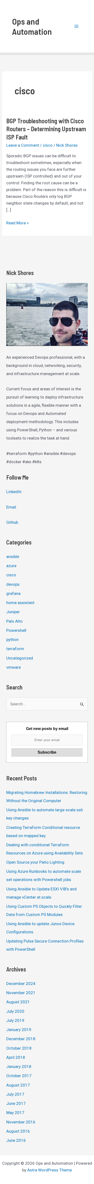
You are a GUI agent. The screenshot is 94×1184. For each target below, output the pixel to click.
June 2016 (16, 1140)
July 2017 (15, 1094)
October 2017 (19, 1075)
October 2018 (19, 1048)
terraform (15, 648)
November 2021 (20, 992)
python (12, 639)
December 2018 (20, 1038)
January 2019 (18, 1029)
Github (12, 522)
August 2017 (18, 1085)
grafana (13, 593)
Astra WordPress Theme (49, 1170)
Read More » (17, 223)
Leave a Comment (22, 145)
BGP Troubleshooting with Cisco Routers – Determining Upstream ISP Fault (46, 129)
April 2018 (15, 1057)
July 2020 (15, 1011)
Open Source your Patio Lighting (35, 862)
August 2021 (18, 1001)
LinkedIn (13, 491)
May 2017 (15, 1112)
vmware (13, 667)
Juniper (13, 611)
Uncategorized (19, 658)
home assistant (20, 602)
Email (11, 507)
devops (13, 584)
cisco (48, 145)
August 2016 (18, 1131)
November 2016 (20, 1122)
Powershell (16, 630)
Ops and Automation (32, 26)
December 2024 (20, 983)
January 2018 (18, 1066)
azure (11, 565)
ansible (12, 556)
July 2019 (15, 1020)
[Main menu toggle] (76, 26)
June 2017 (16, 1103)
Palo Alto (14, 621)
